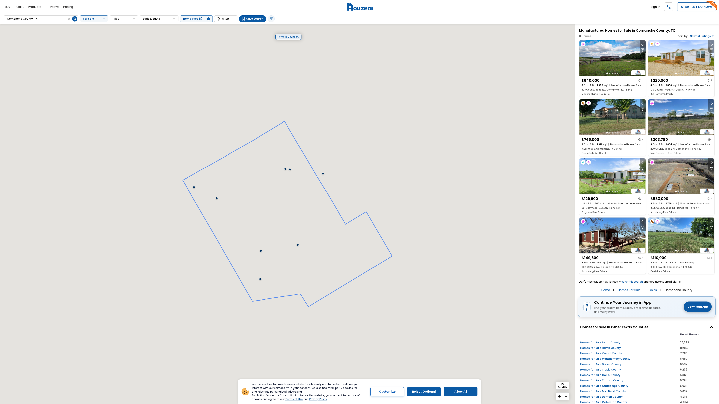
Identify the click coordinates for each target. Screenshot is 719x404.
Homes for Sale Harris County (600, 348)
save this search (632, 282)
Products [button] (35, 7)
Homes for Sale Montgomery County (605, 359)
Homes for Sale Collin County (600, 375)
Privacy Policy (318, 399)
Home (605, 290)
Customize (387, 391)
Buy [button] (8, 7)
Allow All (460, 391)
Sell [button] (19, 7)
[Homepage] (359, 7)
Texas (652, 290)
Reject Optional (424, 391)
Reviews (53, 7)
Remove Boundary (288, 36)
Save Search (254, 19)
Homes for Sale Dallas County (600, 364)
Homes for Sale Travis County (600, 369)
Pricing (68, 7)
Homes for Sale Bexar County (600, 342)
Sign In (655, 7)
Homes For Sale (629, 290)
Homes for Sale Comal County (601, 353)
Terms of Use (294, 399)
